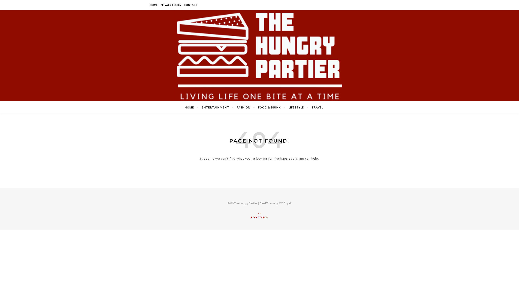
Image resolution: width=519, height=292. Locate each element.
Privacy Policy (171, 5)
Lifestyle (296, 107)
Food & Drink (269, 107)
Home (154, 5)
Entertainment (215, 107)
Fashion (243, 107)
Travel (317, 107)
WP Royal (285, 203)
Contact (190, 5)
